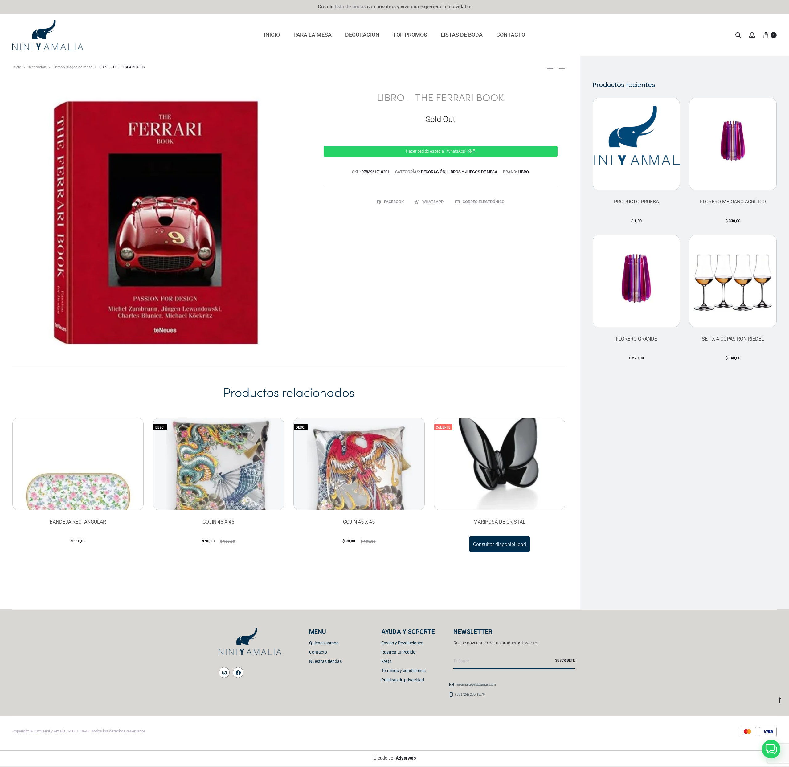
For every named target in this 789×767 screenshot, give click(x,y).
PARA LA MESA (312, 34)
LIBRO (523, 171)
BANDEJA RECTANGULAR (78, 522)
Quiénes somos (323, 642)
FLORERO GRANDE (636, 339)
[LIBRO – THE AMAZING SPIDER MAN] (550, 68)
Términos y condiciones (403, 670)
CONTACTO (510, 34)
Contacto (318, 652)
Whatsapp (433, 201)
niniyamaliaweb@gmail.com (475, 685)
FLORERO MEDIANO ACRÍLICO (733, 202)
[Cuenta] (752, 35)
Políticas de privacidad (402, 679)
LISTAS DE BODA (462, 34)
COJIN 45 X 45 (218, 522)
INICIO (272, 34)
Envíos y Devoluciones (402, 642)
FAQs (386, 661)
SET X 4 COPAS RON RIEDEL (733, 339)
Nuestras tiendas (325, 661)
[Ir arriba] (780, 700)
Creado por (395, 758)
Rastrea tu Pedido (398, 652)
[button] (771, 749)
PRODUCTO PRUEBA (636, 202)
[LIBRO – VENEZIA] (559, 68)
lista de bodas (350, 7)
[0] (766, 35)
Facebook (394, 201)
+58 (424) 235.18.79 (470, 694)
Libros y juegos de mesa (72, 67)
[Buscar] (738, 35)
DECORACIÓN (362, 34)
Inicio (16, 67)
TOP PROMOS (410, 34)
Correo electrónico (484, 201)
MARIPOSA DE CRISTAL (499, 522)
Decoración (36, 67)
